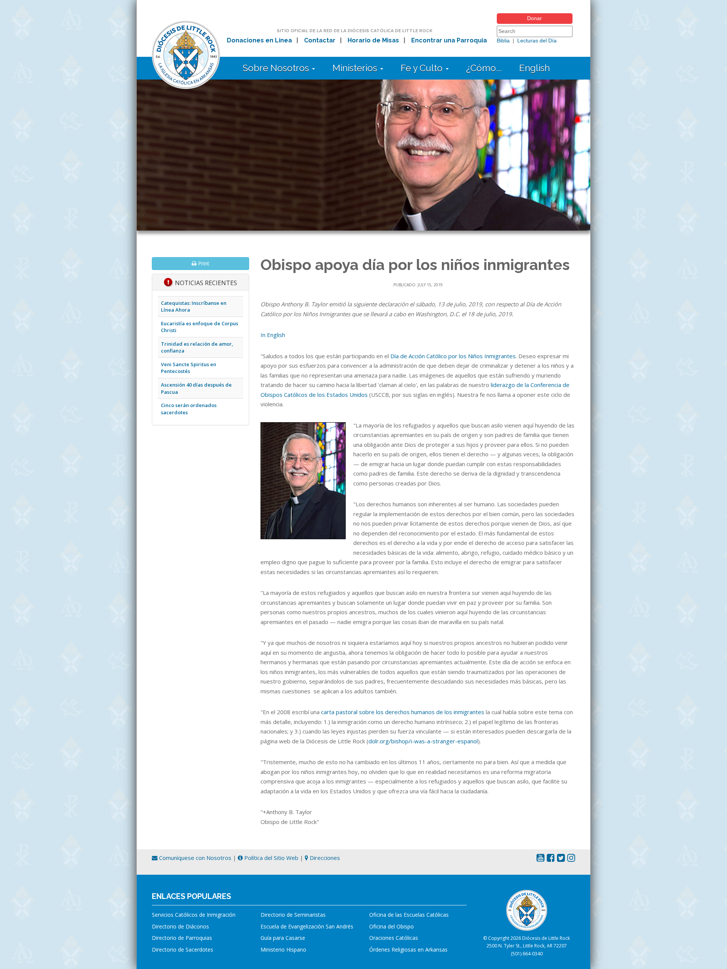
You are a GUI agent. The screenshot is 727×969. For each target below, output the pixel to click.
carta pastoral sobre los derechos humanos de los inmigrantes (402, 712)
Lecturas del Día (537, 40)
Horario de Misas (373, 40)
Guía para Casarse (283, 937)
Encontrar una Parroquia (449, 40)
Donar (534, 18)
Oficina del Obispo (391, 926)
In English (273, 335)
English (534, 67)
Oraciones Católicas (393, 937)
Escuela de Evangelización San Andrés (307, 926)
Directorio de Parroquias (182, 937)
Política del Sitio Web (270, 857)
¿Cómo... (484, 67)
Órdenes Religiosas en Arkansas (408, 949)
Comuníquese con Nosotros (194, 857)
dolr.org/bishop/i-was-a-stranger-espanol (423, 741)
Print (203, 263)
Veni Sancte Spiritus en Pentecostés (188, 368)
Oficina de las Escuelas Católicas (409, 914)
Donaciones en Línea (259, 40)
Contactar (319, 40)
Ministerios (355, 67)
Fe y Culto (423, 67)
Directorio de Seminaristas (293, 914)
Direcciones (324, 857)
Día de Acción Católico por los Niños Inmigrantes (453, 356)
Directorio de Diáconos (180, 926)
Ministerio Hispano (283, 949)
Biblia (503, 40)
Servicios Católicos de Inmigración (194, 914)
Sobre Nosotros (277, 67)
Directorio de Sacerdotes (182, 949)
